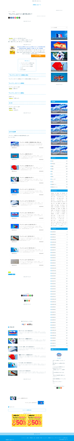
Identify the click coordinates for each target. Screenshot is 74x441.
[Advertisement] (27, 29)
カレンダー (45, 437)
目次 (25, 60)
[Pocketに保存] (15, 18)
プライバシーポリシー (58, 437)
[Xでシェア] (9, 18)
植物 (9, 272)
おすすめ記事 (23, 69)
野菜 (14, 274)
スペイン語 (10, 274)
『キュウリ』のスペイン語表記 (27, 64)
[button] (19, 18)
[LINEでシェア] (17, 18)
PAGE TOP (37, 433)
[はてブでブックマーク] (13, 18)
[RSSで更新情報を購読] (29, 301)
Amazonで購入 (38, 55)
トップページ (23, 437)
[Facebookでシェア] (11, 18)
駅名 (41, 437)
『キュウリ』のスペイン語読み (27, 66)
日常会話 (31, 437)
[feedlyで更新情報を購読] (27, 301)
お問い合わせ (65, 437)
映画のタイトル (50, 437)
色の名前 (37, 437)
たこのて (59, 358)
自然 (27, 437)
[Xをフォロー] (25, 301)
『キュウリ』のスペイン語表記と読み (27, 63)
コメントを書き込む (27, 410)
